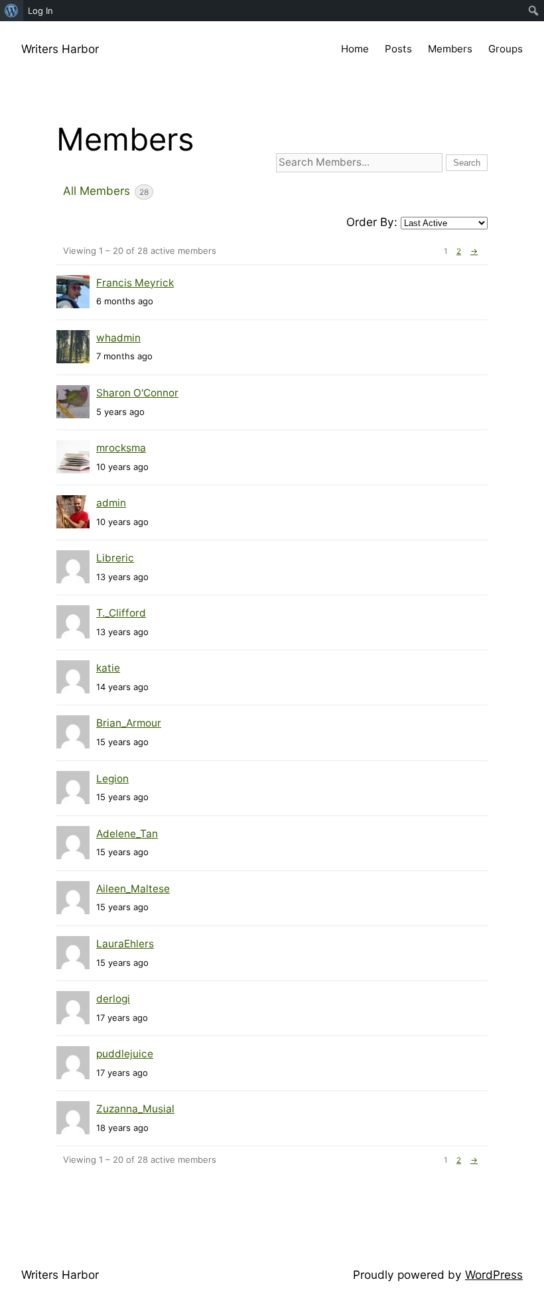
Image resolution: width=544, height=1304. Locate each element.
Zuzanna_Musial (135, 1108)
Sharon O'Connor (137, 392)
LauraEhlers (125, 943)
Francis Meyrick (135, 282)
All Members (106, 191)
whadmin (118, 337)
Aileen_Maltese (133, 888)
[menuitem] (11, 10)
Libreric (115, 558)
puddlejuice (124, 1053)
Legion (112, 778)
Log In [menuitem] (40, 10)
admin (111, 503)
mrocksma (121, 448)
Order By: (371, 222)
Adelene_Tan (127, 833)
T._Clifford (121, 613)
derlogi (113, 998)
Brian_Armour (128, 723)
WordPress (494, 1274)
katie (108, 668)
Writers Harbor (60, 49)
